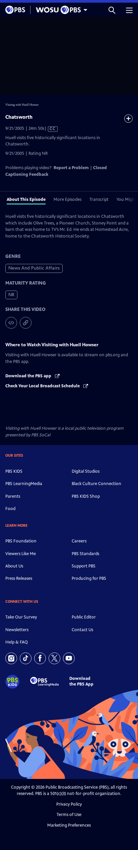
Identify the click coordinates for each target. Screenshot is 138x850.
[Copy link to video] (25, 323)
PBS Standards (85, 553)
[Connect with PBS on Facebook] (40, 658)
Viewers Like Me (20, 553)
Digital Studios (85, 471)
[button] (112, 10)
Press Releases (18, 578)
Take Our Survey (21, 617)
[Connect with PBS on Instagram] (11, 658)
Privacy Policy (69, 804)
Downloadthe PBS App (81, 681)
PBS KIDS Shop (86, 496)
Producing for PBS (89, 578)
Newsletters (16, 629)
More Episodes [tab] (67, 199)
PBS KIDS (13, 471)
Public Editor (84, 617)
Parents (12, 496)
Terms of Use (69, 814)
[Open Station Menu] (59, 9)
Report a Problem (71, 167)
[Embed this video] (11, 323)
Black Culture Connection (96, 483)
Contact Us (82, 629)
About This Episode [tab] (26, 199)
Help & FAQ (16, 642)
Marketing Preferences (69, 825)
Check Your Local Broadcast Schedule (43, 386)
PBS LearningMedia (23, 483)
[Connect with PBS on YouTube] (69, 658)
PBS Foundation (21, 541)
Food (10, 508)
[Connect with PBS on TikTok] (25, 658)
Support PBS (83, 566)
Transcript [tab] (99, 199)
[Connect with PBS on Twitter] (54, 658)
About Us (14, 566)
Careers (79, 541)
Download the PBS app (28, 376)
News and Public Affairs (34, 268)
